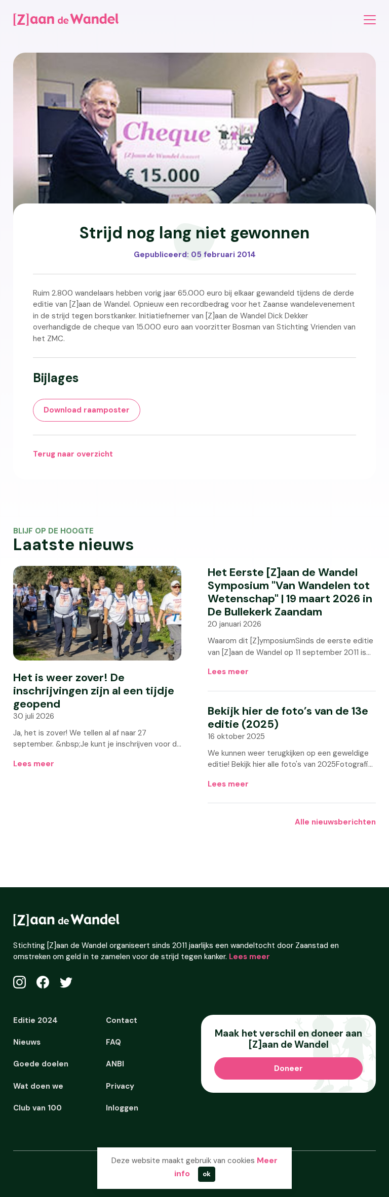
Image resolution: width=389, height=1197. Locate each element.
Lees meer (33, 764)
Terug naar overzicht (73, 454)
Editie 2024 (35, 1020)
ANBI (115, 1064)
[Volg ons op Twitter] (66, 982)
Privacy (120, 1086)
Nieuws (27, 1042)
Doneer (288, 1068)
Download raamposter (87, 410)
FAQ (113, 1042)
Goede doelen (40, 1064)
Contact (121, 1020)
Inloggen (122, 1108)
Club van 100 (37, 1108)
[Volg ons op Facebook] (42, 982)
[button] (370, 19)
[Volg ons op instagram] (19, 982)
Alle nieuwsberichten (335, 822)
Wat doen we (38, 1086)
